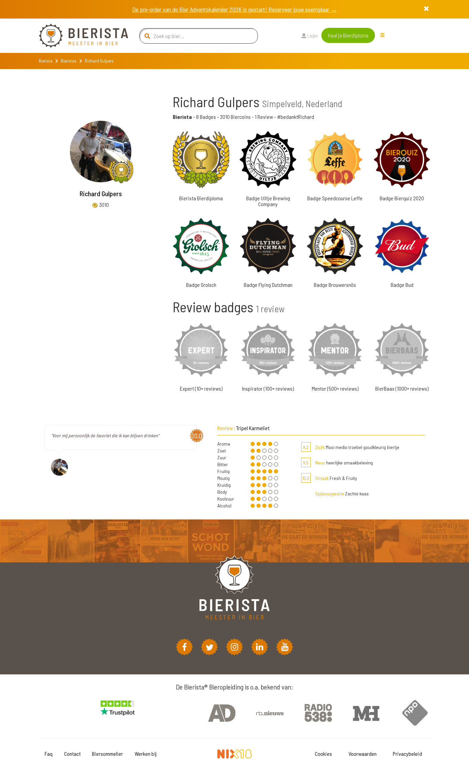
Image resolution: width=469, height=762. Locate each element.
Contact (72, 753)
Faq (49, 753)
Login (312, 35)
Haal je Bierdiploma (348, 35)
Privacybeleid (407, 753)
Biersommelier (107, 753)
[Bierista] (78, 36)
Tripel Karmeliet (253, 428)
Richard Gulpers (101, 193)
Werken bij (146, 753)
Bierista (46, 61)
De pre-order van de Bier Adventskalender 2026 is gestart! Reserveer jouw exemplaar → (234, 9)
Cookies (323, 753)
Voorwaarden (362, 753)
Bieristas (69, 61)
